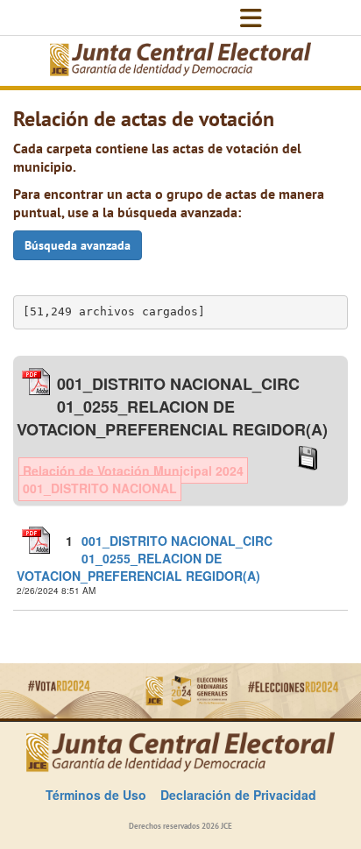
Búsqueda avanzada (78, 245)
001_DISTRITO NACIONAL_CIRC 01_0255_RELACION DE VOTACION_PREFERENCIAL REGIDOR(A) (145, 558)
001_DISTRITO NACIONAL (100, 488)
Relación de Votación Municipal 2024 (133, 470)
